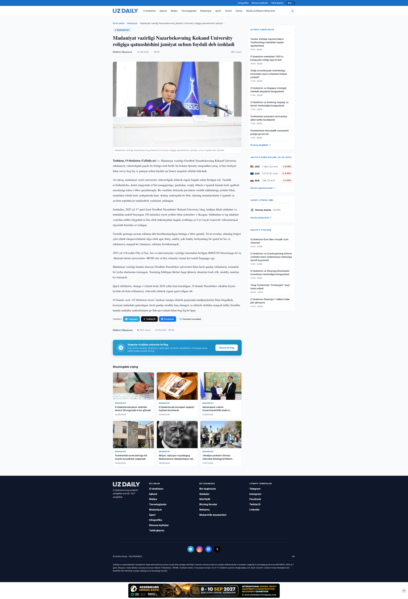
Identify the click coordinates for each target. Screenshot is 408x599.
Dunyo (239, 10)
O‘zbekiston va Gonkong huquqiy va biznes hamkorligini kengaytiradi (269, 104)
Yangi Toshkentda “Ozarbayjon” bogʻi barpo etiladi (270, 287)
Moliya (174, 10)
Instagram (255, 493)
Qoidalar (204, 493)
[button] (292, 11)
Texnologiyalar (189, 10)
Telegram (133, 319)
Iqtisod (163, 10)
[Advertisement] (204, 591)
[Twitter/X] (217, 549)
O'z (289, 3)
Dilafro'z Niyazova (122, 52)
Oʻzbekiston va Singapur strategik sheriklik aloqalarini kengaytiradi (268, 90)
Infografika (243, 3)
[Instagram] (199, 549)
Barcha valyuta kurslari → (262, 188)
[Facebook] (208, 549)
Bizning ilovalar (208, 504)
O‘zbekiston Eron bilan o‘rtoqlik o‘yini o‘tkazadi (269, 241)
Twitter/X (151, 319)
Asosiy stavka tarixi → (260, 217)
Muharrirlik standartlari (212, 514)
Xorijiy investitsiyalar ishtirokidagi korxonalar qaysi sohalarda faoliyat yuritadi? (268, 74)
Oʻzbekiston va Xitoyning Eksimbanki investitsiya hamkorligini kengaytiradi (269, 273)
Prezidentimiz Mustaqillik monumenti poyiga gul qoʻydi (269, 132)
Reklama (204, 509)
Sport (218, 10)
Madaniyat (205, 10)
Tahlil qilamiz (277, 3)
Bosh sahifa (118, 23)
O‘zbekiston (149, 10)
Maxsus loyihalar (260, 3)
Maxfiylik (204, 499)
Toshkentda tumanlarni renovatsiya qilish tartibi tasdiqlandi (268, 118)
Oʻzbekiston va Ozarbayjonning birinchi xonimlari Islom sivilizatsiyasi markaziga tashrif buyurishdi (271, 257)
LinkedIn (254, 509)
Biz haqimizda (207, 488)
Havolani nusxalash (191, 319)
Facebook (169, 319)
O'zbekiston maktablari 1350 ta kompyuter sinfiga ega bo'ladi (266, 58)
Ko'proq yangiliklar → (260, 145)
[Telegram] (190, 549)
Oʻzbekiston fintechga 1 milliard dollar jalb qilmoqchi (270, 301)
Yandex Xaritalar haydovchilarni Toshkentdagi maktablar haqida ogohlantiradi (267, 42)
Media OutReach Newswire (260, 10)
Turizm (228, 10)
